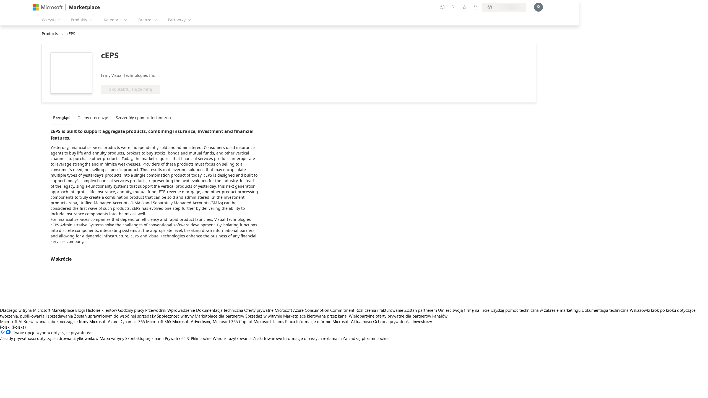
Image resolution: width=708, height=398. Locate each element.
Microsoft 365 (158, 321)
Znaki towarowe (267, 338)
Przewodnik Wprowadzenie (170, 310)
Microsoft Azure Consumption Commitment (315, 310)
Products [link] (50, 33)
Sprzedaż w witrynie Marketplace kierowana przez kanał (296, 316)
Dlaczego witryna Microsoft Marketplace (37, 310)
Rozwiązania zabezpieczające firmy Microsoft (65, 321)
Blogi (80, 310)
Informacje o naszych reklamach (312, 338)
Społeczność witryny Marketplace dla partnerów (200, 316)
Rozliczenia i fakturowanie (379, 310)
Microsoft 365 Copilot (233, 321)
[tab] (63, 117)
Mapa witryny (112, 338)
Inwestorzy (422, 321)
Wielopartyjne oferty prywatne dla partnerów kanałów (398, 316)
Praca (290, 321)
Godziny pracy (131, 310)
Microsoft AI (11, 321)
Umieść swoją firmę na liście (464, 310)
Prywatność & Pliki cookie (188, 338)
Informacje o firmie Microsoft (323, 321)
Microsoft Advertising (192, 321)
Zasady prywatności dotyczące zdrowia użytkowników (49, 338)
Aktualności (361, 321)
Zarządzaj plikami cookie (366, 338)
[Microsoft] (48, 7)
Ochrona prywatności (392, 321)
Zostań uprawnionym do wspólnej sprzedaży (115, 316)
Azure (113, 321)
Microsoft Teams (269, 321)
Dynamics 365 (132, 321)
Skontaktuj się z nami (144, 338)
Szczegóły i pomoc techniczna (143, 117)
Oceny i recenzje (92, 117)
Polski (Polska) (13, 327)
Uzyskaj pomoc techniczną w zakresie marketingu (536, 310)
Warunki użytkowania (232, 338)
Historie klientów (101, 310)
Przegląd (61, 117)
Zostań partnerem (420, 310)
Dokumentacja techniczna (219, 310)
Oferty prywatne (259, 310)
